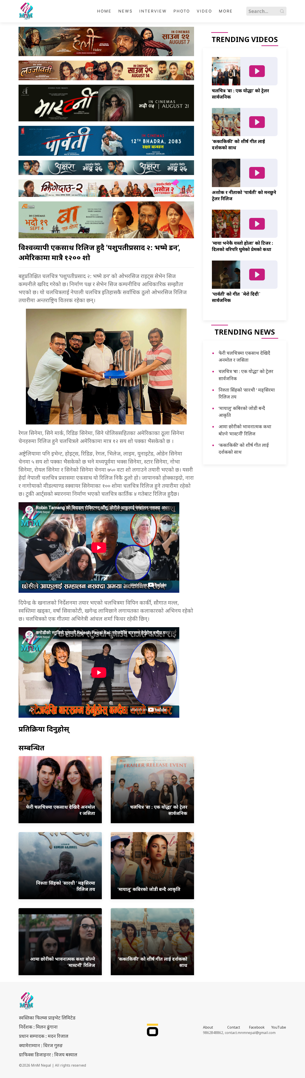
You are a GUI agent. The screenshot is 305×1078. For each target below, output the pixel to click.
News (125, 11)
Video (204, 11)
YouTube (278, 1027)
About (208, 1027)
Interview (153, 11)
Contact (233, 1027)
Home (104, 11)
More (226, 11)
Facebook (257, 1027)
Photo (181, 11)
